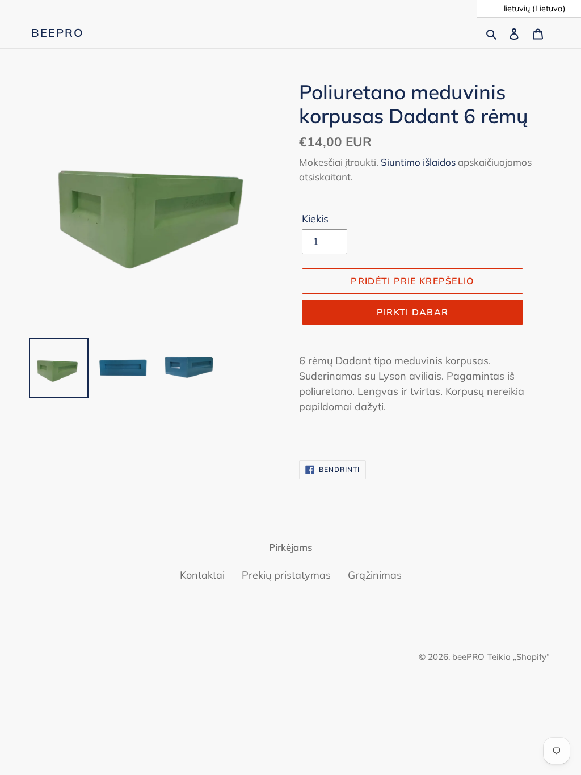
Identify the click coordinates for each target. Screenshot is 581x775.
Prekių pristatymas (286, 575)
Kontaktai (202, 575)
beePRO (57, 33)
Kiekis (315, 218)
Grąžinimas (375, 575)
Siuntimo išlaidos (418, 162)
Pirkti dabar (412, 312)
